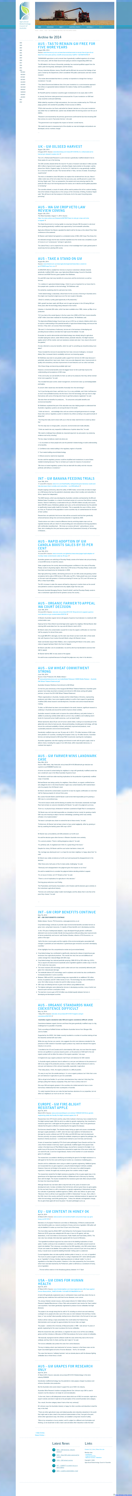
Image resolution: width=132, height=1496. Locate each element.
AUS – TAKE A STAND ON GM (60, 259)
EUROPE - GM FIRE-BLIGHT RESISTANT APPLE (59, 1106)
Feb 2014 (23, 94)
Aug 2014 (23, 82)
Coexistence (50, 27)
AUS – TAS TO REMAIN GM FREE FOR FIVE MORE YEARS (66, 45)
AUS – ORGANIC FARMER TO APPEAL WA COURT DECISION (66, 605)
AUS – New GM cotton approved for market (68, 1456)
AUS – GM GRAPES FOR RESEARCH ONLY (65, 1368)
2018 (21, 60)
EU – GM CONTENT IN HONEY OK (63, 1212)
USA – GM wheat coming (65, 1460)
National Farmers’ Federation (94, 1457)
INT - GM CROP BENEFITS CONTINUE (67, 912)
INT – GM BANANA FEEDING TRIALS (66, 478)
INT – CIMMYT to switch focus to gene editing (67, 1466)
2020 (21, 55)
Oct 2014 (23, 77)
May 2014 (23, 87)
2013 (21, 99)
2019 (21, 58)
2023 (21, 48)
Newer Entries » (40, 1435)
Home (39, 27)
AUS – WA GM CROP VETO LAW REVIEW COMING (61, 209)
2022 (21, 50)
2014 (21, 70)
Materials (89, 27)
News (100, 27)
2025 (21, 43)
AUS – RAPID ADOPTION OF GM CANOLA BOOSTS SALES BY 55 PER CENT (65, 544)
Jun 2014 (23, 84)
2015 (21, 68)
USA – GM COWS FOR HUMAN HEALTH (60, 1282)
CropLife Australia (90, 1456)
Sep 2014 (23, 79)
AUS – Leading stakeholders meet (67, 1471)
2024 (21, 45)
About (61, 27)
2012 (21, 102)
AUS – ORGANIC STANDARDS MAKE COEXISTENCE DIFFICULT (65, 1007)
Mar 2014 (23, 92)
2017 (21, 63)
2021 (21, 53)
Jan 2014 (23, 97)
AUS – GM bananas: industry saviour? (66, 1451)
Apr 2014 (23, 89)
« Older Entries (40, 1433)
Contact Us (88, 1449)
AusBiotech (89, 1454)
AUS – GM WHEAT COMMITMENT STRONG (63, 670)
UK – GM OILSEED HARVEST (60, 147)
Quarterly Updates (74, 27)
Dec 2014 (23, 72)
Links (93, 1449)
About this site (100, 1449)
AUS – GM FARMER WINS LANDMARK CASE (67, 757)
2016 (21, 65)
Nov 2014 (23, 74)
